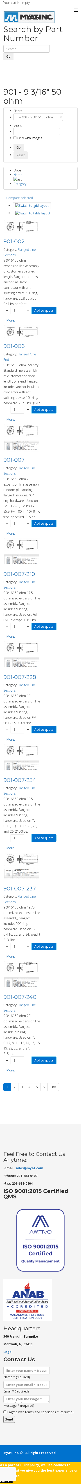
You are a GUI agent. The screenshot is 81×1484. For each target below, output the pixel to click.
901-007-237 (19, 888)
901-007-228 (19, 677)
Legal (7, 1352)
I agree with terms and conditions (40, 1412)
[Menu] (76, 10)
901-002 (14, 241)
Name (18, 175)
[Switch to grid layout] (32, 205)
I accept (6, 1481)
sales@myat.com (29, 1168)
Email (16, 1391)
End (53, 1087)
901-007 (14, 460)
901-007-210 (19, 574)
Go (8, 56)
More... (11, 320)
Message (18, 1405)
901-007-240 (19, 997)
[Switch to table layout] (32, 213)
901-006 (14, 346)
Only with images (29, 138)
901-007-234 (19, 780)
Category (20, 184)
